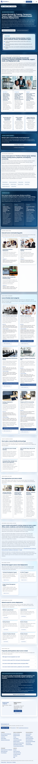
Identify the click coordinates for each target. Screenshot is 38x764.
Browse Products (18, 713)
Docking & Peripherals (5, 184)
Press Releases (4, 752)
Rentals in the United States (18, 743)
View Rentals (6, 617)
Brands (9, 6)
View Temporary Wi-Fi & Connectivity (28, 429)
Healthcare (11, 549)
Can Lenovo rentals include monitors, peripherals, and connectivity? (15, 666)
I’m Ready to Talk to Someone (19, 147)
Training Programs (13, 184)
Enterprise (34, 548)
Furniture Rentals (29, 744)
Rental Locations (16, 741)
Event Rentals (28, 743)
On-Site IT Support (24, 572)
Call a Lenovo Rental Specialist (22, 30)
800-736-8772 (13, 727)
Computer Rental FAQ (17, 740)
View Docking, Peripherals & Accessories (11, 428)
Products (6, 705)
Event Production (16, 751)
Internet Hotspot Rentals (30, 741)
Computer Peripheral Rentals (9, 633)
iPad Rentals (28, 735)
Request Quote (29, 1)
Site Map (14, 762)
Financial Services (5, 549)
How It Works (16, 738)
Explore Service (6, 579)
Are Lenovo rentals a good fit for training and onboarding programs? (16, 660)
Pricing (14, 736)
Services (14, 749)
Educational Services (28, 548)
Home (2, 6)
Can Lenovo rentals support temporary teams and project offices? (15, 663)
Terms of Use (9, 762)
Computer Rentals (29, 736)
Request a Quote (18, 710)
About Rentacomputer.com (6, 733)
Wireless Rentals (24, 633)
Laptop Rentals (23, 609)
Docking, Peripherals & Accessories (7, 402)
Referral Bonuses (4, 751)
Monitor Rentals (27, 182)
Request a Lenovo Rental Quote (9, 30)
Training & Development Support (10, 572)
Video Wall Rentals (29, 740)
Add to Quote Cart (7, 343)
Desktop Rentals (20, 182)
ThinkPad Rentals (4, 182)
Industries (15, 755)
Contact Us (3, 736)
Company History (4, 735)
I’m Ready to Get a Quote (19, 144)
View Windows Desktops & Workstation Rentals (12, 383)
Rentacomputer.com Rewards (6, 749)
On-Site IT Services (16, 754)
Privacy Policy (3, 762)
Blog (14, 757)
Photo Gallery (3, 738)
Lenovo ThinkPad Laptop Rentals (10, 315)
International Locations (17, 744)
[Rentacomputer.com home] (5, 2)
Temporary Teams (20, 184)
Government (15, 549)
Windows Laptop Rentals (13, 182)
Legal (21, 549)
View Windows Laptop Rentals (27, 340)
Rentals (5, 6)
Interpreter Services (17, 752)
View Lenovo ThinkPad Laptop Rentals (11, 340)
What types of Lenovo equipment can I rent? (11, 656)
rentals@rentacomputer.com (23, 727)
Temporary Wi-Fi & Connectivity (27, 402)
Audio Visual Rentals (29, 738)
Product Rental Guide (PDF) (18, 746)
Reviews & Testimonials (5, 740)
